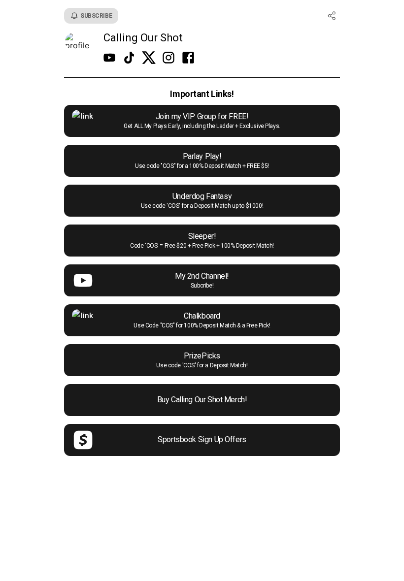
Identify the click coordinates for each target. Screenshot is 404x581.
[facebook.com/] (188, 58)
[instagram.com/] (168, 58)
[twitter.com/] (149, 58)
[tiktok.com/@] (129, 58)
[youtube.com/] (109, 58)
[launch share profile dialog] (332, 16)
